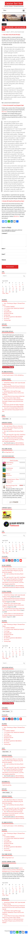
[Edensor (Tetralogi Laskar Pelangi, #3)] (4, 477)
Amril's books (14, 460)
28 (9, 292)
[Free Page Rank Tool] (8, 452)
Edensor (8, 473)
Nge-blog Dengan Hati (11, 485)
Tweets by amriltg (6, 785)
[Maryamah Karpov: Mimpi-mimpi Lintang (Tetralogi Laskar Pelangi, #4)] (4, 482)
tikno (5, 426)
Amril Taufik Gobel (19, 32)
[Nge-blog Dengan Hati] (4, 488)
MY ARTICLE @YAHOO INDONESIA (13, 316)
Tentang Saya (7, 320)
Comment (4, 233)
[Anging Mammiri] (7, 519)
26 (3, 292)
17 (19, 288)
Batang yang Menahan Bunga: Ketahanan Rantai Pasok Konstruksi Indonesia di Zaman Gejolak (13, 387)
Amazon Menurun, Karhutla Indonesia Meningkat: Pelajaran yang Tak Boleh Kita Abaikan (12, 401)
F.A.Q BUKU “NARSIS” (9, 306)
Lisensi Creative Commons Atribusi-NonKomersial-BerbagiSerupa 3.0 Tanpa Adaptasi (13, 869)
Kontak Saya (7, 315)
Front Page (6, 310)
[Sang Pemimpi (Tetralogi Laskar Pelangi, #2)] (4, 471)
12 (3, 288)
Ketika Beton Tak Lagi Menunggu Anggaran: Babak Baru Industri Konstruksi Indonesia (13, 392)
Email (3, 254)
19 (3, 290)
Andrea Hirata (9, 464)
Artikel (4, 24)
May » (7, 293)
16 (16, 288)
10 (19, 286)
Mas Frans (4, 111)
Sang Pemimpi (9, 468)
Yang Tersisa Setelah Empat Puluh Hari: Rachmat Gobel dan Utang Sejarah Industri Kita (13, 409)
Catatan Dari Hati (14, 3)
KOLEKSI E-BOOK (8, 313)
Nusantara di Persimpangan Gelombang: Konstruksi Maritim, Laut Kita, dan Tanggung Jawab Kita (13, 439)
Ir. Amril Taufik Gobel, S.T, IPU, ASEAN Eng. (13, 375)
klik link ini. (16, 216)
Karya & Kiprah (7, 311)
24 (19, 290)
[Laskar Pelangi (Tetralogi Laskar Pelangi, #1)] (4, 466)
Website (4, 259)
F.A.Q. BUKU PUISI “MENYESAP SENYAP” (14, 308)
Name (3, 248)
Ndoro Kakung (9, 487)
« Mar (3, 293)
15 (13, 288)
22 (13, 290)
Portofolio (6, 318)
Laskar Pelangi (9, 462)
